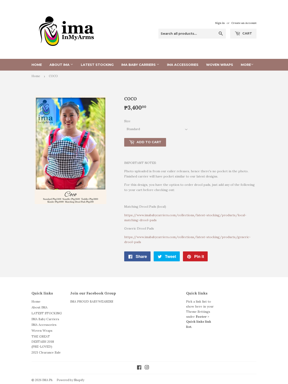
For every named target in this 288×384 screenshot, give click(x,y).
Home (37, 65)
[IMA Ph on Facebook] (139, 368)
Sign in (220, 23)
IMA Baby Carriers (139, 65)
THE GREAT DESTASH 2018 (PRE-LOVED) (43, 341)
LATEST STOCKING (97, 65)
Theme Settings (198, 312)
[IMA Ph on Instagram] (147, 368)
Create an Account (243, 23)
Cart (246, 33)
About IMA (60, 65)
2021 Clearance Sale (46, 352)
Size (127, 121)
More (246, 65)
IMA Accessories (182, 65)
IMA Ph (47, 380)
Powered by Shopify (70, 380)
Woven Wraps (219, 65)
